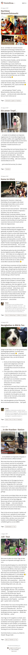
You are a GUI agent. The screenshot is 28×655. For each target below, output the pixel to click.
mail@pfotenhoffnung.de (15, 648)
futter (7, 639)
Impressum (14, 651)
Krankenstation (9, 526)
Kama (7, 315)
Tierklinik (19, 315)
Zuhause (24, 315)
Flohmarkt (8, 100)
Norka (7, 419)
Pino (11, 419)
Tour (14, 526)
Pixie (14, 419)
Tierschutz (18, 100)
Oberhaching (12, 315)
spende (13, 100)
